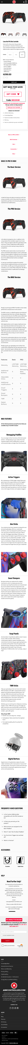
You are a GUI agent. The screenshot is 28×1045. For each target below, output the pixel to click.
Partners (3, 1019)
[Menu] (2, 2)
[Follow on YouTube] (18, 1008)
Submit (7, 941)
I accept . (8, 935)
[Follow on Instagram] (13, 1008)
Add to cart (14, 82)
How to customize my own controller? (13, 122)
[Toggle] (2, 814)
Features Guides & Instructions (12, 118)
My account (4, 1035)
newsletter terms (10, 935)
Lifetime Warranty (8, 113)
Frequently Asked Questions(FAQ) (10, 1038)
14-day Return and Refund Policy (9, 979)
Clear (23, 51)
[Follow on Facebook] (10, 1008)
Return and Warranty (6, 969)
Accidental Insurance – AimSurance (10, 977)
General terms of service (7, 966)
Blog (2, 1016)
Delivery (6, 120)
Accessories (4, 1027)
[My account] (23, 2)
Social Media (4, 1024)
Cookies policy (4, 974)
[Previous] (3, 17)
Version (4, 54)
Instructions (5, 1040)
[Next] (25, 17)
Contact (4, 1037)
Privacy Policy (4, 971)
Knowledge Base (8, 115)
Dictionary (3, 1022)
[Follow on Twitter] (15, 1008)
